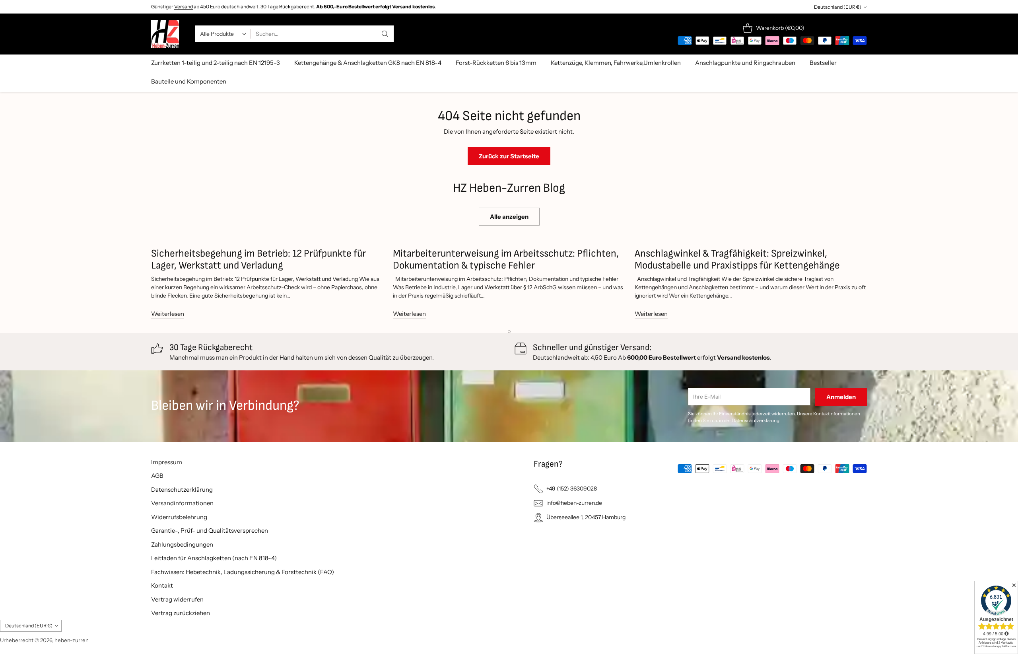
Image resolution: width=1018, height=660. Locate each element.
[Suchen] (385, 33)
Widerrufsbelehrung (179, 517)
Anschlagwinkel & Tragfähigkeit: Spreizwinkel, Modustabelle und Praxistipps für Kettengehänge (737, 259)
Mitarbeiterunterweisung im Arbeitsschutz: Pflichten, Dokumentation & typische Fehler (506, 259)
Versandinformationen (182, 503)
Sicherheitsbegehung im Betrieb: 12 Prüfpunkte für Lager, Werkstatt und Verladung (258, 259)
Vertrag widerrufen (177, 599)
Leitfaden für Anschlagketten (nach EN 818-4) (214, 558)
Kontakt (162, 585)
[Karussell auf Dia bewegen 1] (509, 331)
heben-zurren (71, 640)
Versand (183, 7)
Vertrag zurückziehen (180, 613)
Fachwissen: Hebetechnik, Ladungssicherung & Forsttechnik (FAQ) (242, 572)
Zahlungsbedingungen (182, 544)
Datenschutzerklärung (182, 489)
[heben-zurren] (165, 34)
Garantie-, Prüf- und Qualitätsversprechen (209, 530)
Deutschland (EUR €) (837, 7)
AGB (157, 475)
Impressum (166, 462)
